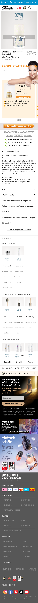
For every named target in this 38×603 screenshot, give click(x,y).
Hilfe (24, 521)
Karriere (26, 557)
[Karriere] (19, 426)
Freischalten (11, 403)
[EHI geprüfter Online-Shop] (9, 578)
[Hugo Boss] (7, 569)
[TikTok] (21, 592)
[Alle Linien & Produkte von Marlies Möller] (19, 16)
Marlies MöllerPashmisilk (9, 53)
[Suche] (29, 8)
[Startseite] (2, 368)
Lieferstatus (9, 521)
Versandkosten (24, 599)
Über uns (26, 552)
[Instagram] (5, 592)
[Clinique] (19, 569)
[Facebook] (10, 592)
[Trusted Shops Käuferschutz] (4, 578)
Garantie (26, 500)
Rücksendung (28, 505)
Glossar (26, 526)
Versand (7, 500)
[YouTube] (26, 592)
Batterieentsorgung (12, 531)
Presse (7, 557)
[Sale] (19, 8)
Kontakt (7, 526)
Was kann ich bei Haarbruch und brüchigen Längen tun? (18, 220)
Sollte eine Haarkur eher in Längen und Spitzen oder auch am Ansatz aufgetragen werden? (18, 205)
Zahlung (8, 505)
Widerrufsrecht (10, 547)
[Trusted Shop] (24, 8)
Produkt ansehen (23, 97)
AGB (24, 542)
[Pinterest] (16, 592)
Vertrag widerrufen (12, 510)
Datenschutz (28, 547)
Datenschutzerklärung (16, 409)
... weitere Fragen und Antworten (19, 230)
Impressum (8, 542)
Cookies (7, 552)
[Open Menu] (8, 8)
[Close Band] (35, 2)
